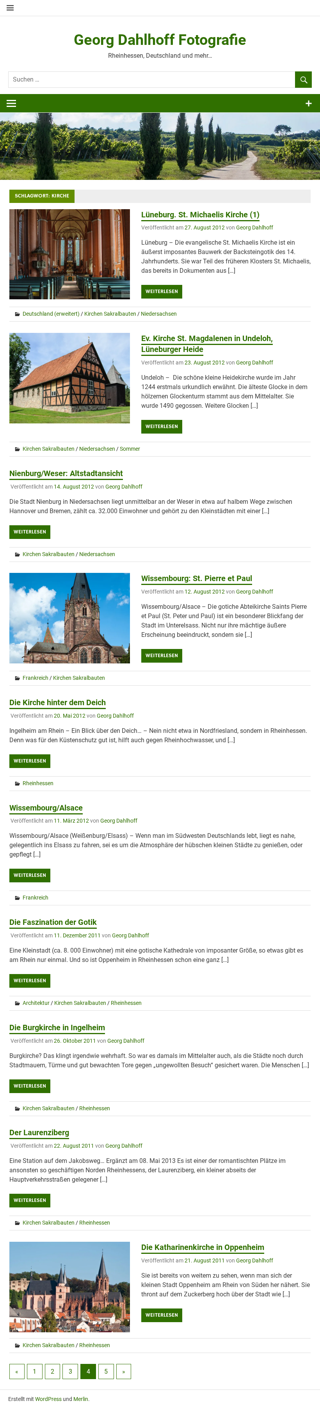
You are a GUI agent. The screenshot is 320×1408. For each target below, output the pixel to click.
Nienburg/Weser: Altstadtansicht (66, 473)
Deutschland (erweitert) (51, 314)
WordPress (48, 1399)
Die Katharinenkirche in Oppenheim (202, 1247)
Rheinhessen (38, 783)
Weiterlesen (162, 291)
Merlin (80, 1399)
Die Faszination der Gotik (53, 922)
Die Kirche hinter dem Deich (57, 702)
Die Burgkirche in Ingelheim (57, 1027)
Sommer (130, 449)
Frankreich (35, 678)
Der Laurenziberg (39, 1132)
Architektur (36, 1003)
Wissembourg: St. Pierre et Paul (196, 578)
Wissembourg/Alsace (46, 807)
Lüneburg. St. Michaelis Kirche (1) (200, 214)
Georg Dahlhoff (254, 227)
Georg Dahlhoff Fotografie (160, 39)
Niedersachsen (159, 314)
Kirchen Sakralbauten (110, 314)
